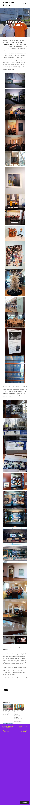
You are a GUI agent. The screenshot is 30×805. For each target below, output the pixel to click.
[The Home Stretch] (8, 707)
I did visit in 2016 (14, 655)
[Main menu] (26, 4)
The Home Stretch (8, 710)
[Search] (23, 4)
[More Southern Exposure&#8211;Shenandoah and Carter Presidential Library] (19, 707)
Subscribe (24, 802)
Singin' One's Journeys (8, 3)
